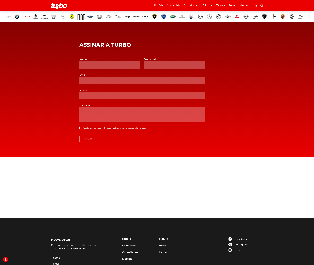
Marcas (244, 5)
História (158, 5)
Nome (83, 59)
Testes (232, 5)
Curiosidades (191, 5)
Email (82, 75)
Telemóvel (150, 59)
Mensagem (85, 105)
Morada (83, 90)
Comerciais (173, 5)
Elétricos (207, 5)
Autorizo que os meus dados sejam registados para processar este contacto (114, 128)
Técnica (220, 5)
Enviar (89, 139)
